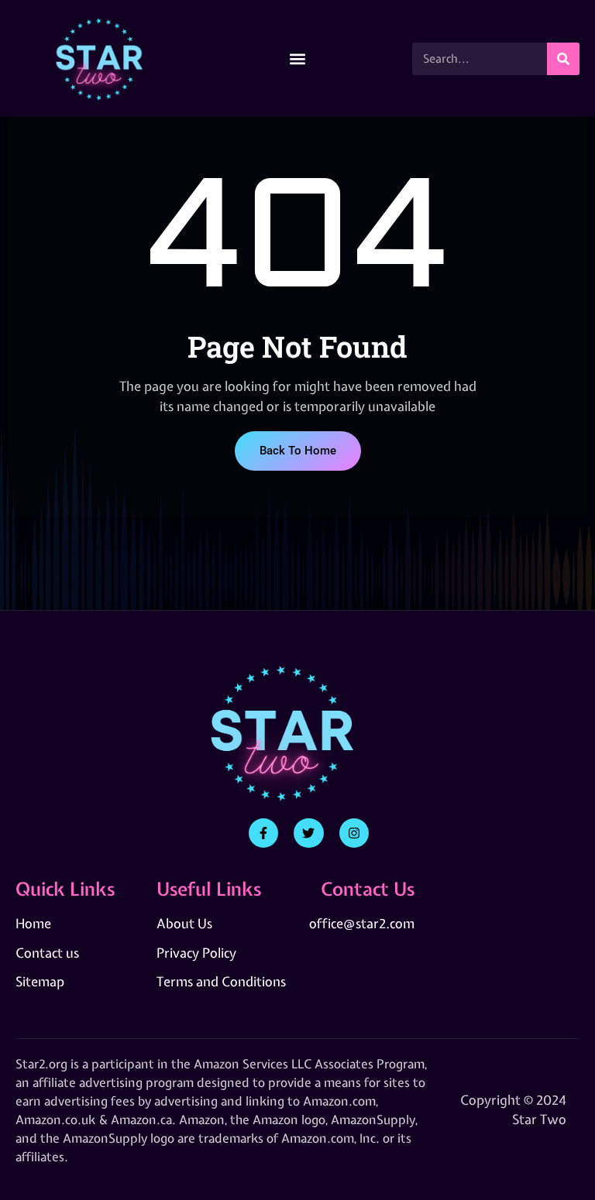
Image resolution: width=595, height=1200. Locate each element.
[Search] (563, 59)
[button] (298, 58)
